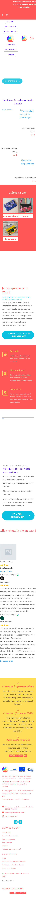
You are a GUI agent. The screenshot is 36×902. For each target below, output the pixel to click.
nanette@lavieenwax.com (14, 812)
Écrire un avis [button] (6, 571)
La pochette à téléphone (24, 178)
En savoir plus (6, 661)
